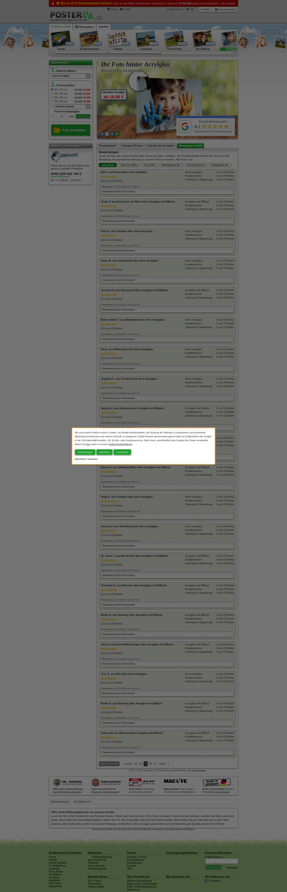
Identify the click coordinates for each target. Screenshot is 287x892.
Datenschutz (80, 458)
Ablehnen (104, 452)
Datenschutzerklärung (120, 444)
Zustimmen (122, 452)
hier (88, 444)
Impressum (93, 458)
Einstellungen (85, 452)
